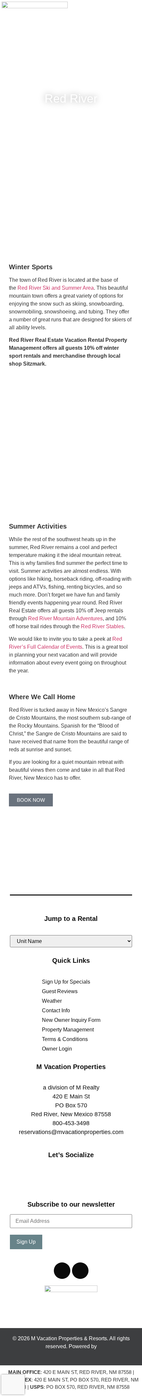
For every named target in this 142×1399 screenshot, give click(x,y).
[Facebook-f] (58, 1182)
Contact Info (56, 1010)
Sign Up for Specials (66, 982)
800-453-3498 (71, 1123)
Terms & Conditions (65, 1039)
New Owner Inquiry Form (71, 1020)
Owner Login (57, 1049)
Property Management (68, 1029)
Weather (52, 1001)
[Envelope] (80, 1270)
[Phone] (62, 1270)
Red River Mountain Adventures (65, 618)
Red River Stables (102, 626)
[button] (132, 17)
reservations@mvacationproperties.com (71, 1132)
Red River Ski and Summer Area (56, 288)
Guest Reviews (60, 991)
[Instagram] (83, 1182)
